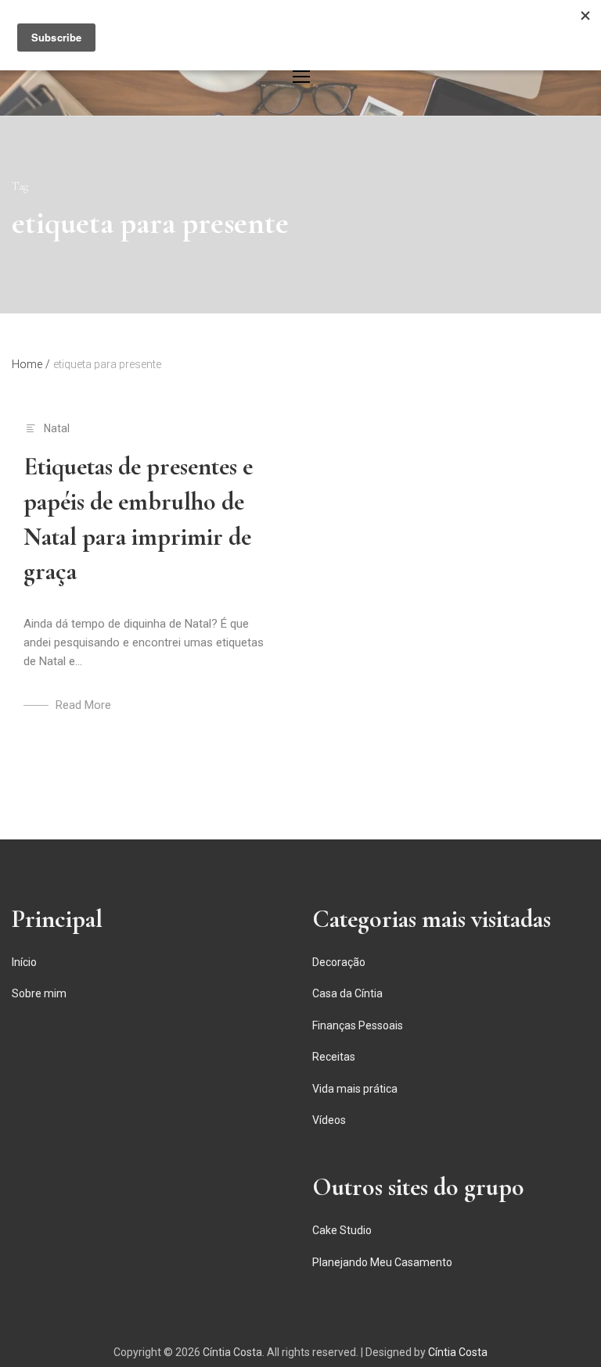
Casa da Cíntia (347, 993)
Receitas (333, 1056)
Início (24, 962)
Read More (83, 705)
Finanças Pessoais (357, 1025)
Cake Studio (342, 1230)
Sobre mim (39, 993)
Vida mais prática (355, 1089)
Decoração (338, 962)
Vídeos (329, 1120)
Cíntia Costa (232, 1352)
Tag (20, 186)
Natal (57, 428)
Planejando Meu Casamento (382, 1262)
